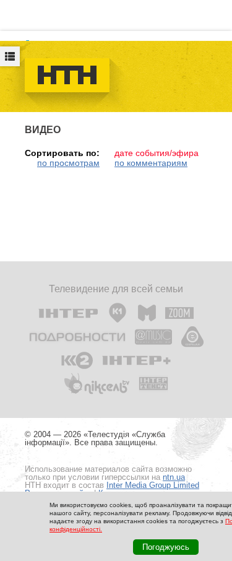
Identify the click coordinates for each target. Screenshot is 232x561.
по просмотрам (68, 163)
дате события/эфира (156, 153)
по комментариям (150, 163)
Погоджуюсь (165, 547)
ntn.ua (174, 477)
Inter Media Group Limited (152, 485)
